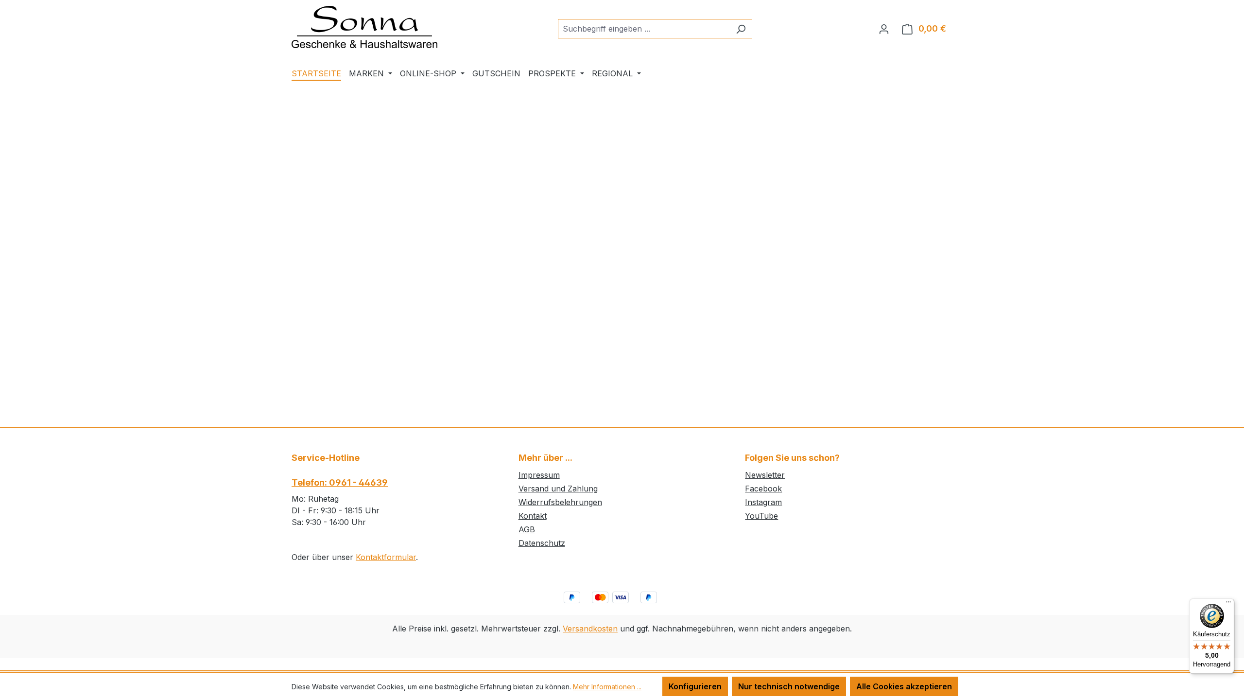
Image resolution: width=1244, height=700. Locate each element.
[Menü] (1228, 604)
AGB (526, 529)
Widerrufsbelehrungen (560, 502)
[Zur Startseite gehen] (364, 27)
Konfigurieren (695, 686)
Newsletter (765, 475)
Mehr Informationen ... (607, 686)
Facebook (763, 488)
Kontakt (532, 516)
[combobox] (644, 28)
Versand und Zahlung (558, 488)
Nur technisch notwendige (789, 686)
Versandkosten (590, 628)
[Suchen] (740, 28)
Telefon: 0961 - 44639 (340, 482)
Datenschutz (541, 543)
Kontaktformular (386, 557)
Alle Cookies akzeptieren (904, 686)
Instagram (763, 502)
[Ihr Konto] (884, 28)
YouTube (761, 516)
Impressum (539, 475)
